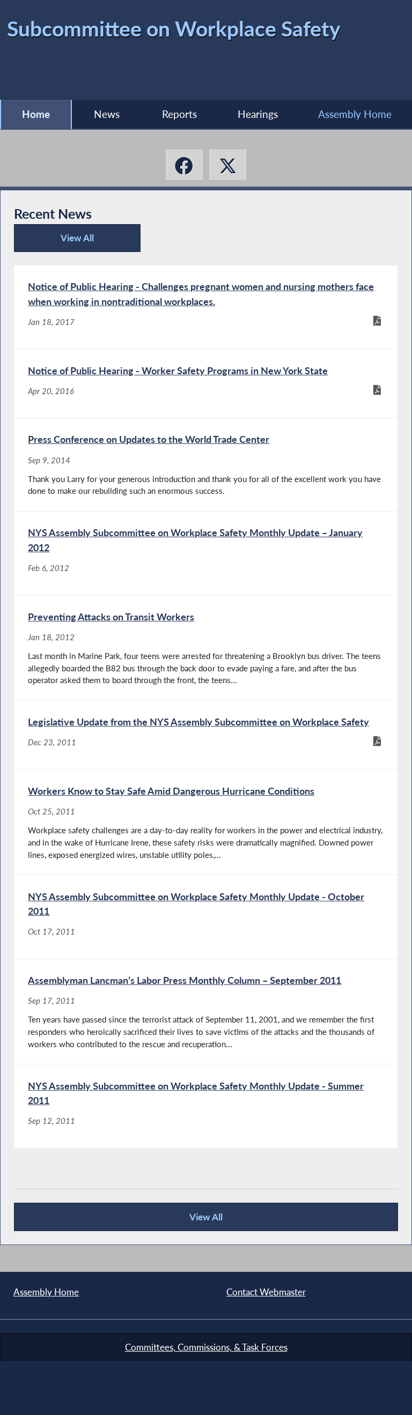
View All (57, 242)
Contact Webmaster (266, 1292)
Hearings (258, 114)
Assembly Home (355, 114)
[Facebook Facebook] (184, 165)
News (107, 114)
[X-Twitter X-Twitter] (227, 165)
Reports (179, 114)
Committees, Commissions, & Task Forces (206, 1347)
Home (36, 114)
